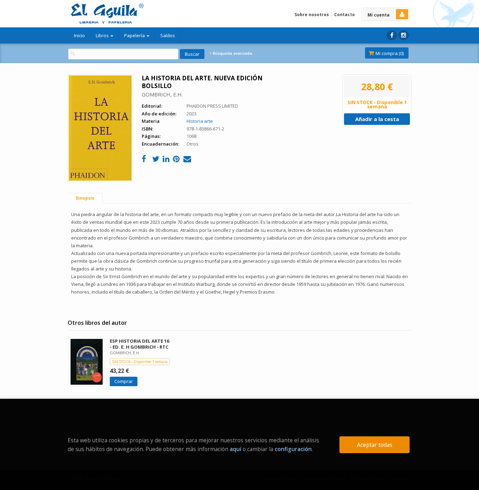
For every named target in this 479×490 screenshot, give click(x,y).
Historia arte (200, 121)
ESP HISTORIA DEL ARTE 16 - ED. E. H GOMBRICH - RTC (139, 344)
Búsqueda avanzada (232, 53)
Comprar (123, 381)
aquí (235, 449)
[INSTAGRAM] (403, 35)
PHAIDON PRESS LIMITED (212, 106)
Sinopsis (85, 198)
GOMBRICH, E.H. (162, 94)
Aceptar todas (374, 445)
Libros (103, 35)
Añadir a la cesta (377, 118)
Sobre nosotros (312, 15)
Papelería (135, 35)
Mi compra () (389, 53)
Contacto (344, 15)
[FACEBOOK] (391, 35)
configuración (293, 449)
